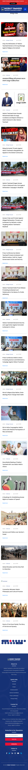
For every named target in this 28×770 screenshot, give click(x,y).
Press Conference (14, 696)
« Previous (5, 641)
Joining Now (14, 744)
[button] (25, 9)
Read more (5, 51)
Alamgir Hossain (9, 40)
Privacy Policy (14, 699)
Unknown (8, 75)
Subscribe (14, 739)
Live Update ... (13, 3)
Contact (14, 684)
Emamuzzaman (14, 690)
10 (11, 643)
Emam (14, 687)
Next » (19, 643)
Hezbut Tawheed (11, 765)
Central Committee (14, 693)
